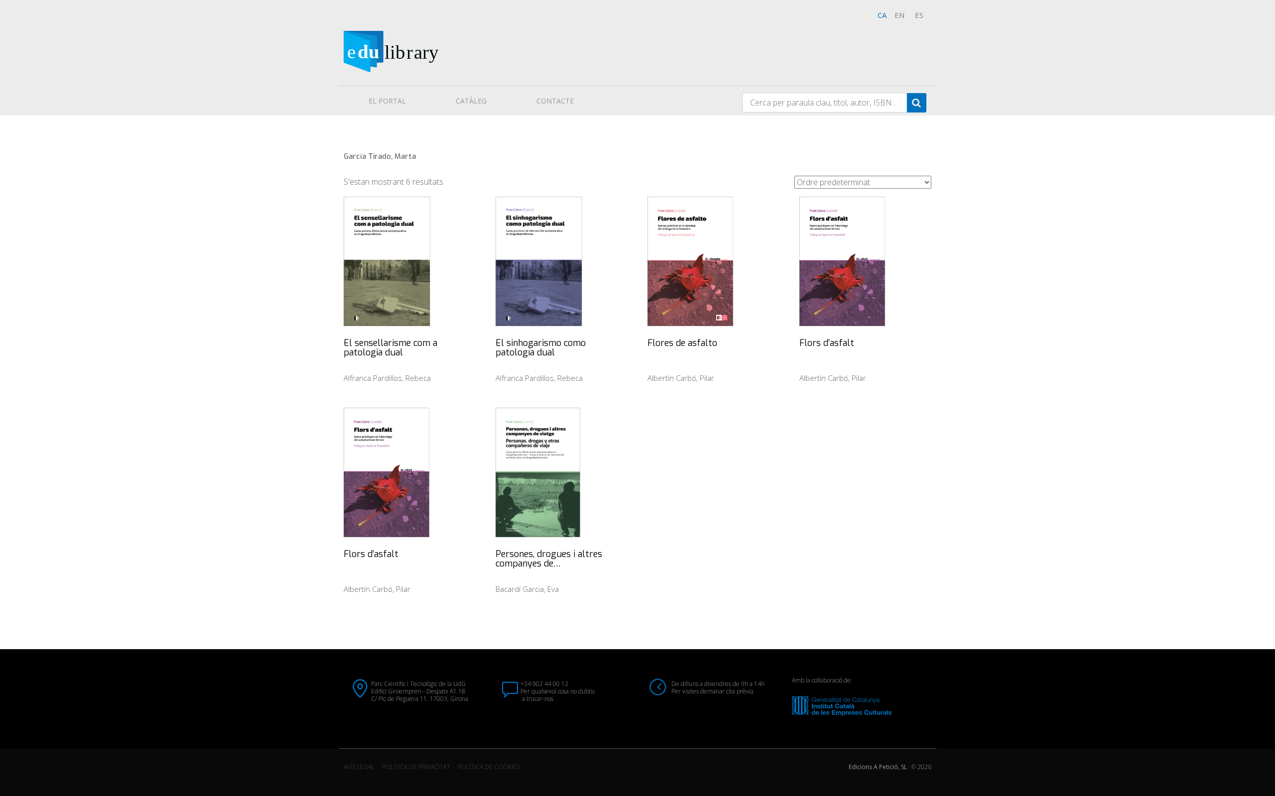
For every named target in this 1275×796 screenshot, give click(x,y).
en (899, 15)
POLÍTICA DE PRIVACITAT (416, 767)
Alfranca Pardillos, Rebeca (387, 378)
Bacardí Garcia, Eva (527, 589)
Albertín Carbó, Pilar (680, 378)
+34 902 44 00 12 (544, 684)
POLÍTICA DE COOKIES (489, 767)
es (919, 15)
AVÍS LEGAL (359, 767)
